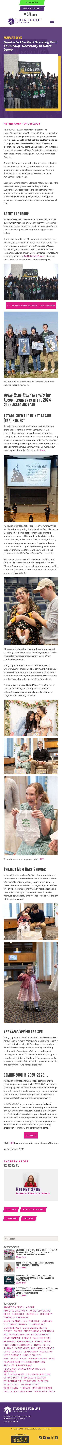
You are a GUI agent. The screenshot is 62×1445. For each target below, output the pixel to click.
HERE (41, 859)
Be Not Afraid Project (34, 256)
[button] (52, 21)
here (42, 450)
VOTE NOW (30, 1135)
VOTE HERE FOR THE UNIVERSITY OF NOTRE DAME (31, 305)
